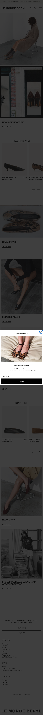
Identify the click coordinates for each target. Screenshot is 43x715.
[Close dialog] (41, 332)
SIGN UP (21, 382)
